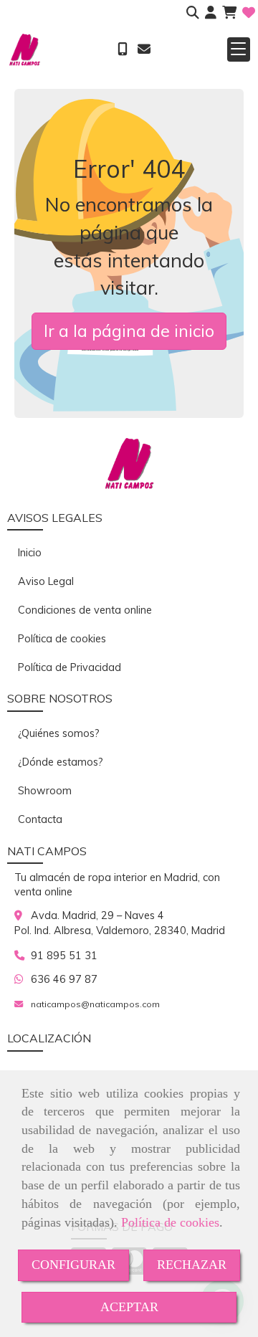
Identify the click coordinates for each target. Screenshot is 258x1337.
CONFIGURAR (73, 1264)
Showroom (45, 790)
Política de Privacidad (69, 667)
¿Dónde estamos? (60, 762)
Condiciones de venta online (85, 610)
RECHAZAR (191, 1264)
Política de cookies (170, 1222)
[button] (210, 13)
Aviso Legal (46, 581)
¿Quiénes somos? (59, 733)
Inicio (30, 552)
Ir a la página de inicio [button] (129, 330)
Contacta (40, 819)
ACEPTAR (129, 1307)
